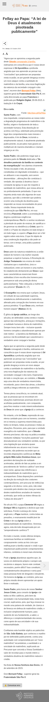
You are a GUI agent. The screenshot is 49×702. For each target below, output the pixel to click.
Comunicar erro (12, 685)
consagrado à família (22, 62)
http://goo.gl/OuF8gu (37, 113)
